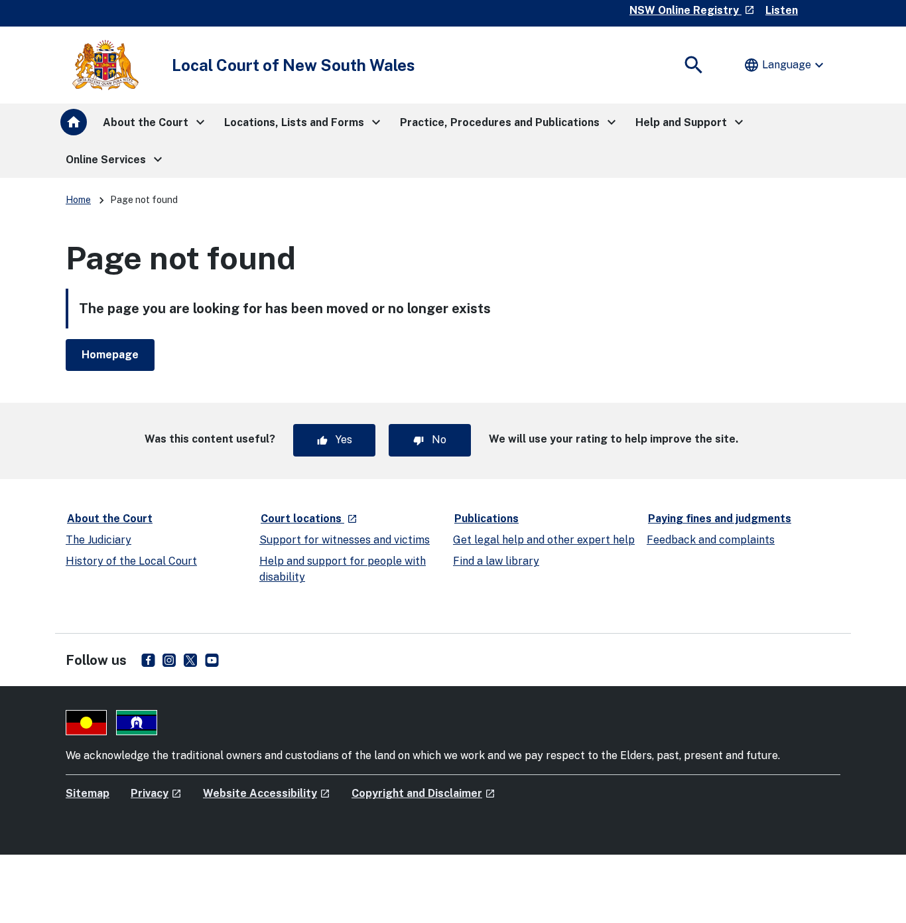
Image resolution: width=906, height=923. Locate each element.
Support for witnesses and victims (344, 539)
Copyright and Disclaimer (423, 793)
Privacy (156, 793)
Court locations (310, 518)
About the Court (110, 518)
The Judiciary (98, 539)
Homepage (110, 354)
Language (785, 65)
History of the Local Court (131, 561)
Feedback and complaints (711, 539)
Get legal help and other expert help (544, 539)
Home (78, 199)
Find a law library (496, 561)
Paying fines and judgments (719, 518)
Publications (486, 518)
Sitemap (87, 793)
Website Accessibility (266, 793)
